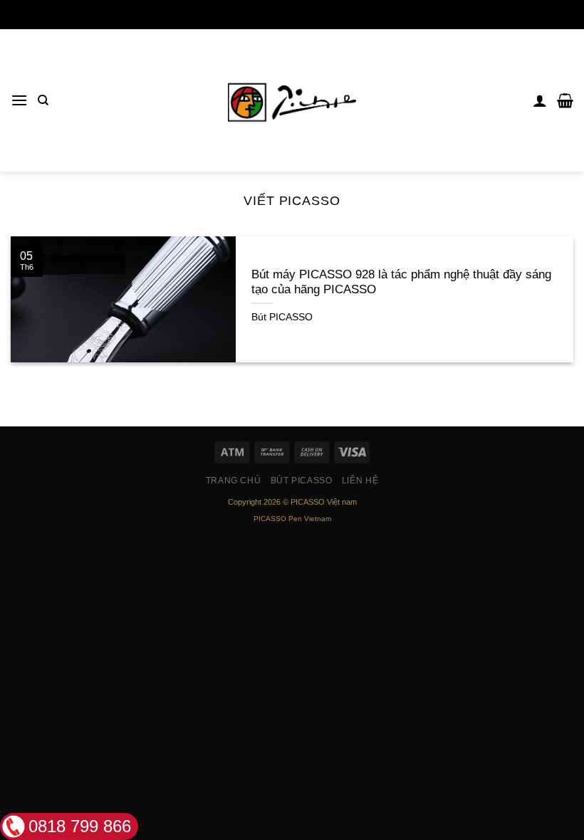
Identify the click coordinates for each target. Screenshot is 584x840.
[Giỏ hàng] (565, 100)
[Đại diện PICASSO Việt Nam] (292, 100)
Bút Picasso (302, 480)
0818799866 (292, 14)
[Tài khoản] (540, 100)
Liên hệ (360, 480)
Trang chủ (233, 480)
